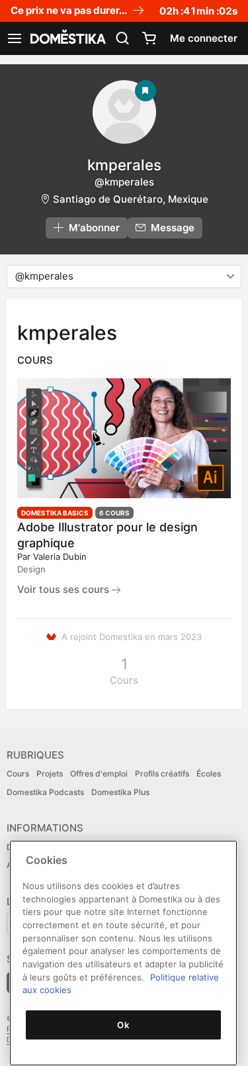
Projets (49, 773)
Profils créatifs (162, 773)
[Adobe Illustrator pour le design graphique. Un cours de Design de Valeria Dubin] (124, 438)
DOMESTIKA (67, 38)
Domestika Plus (120, 792)
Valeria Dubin (60, 556)
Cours (18, 773)
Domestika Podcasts (45, 792)
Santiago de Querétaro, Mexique (130, 199)
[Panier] (148, 38)
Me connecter (203, 38)
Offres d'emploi (99, 773)
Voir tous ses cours (64, 589)
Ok (123, 1025)
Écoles (208, 773)
